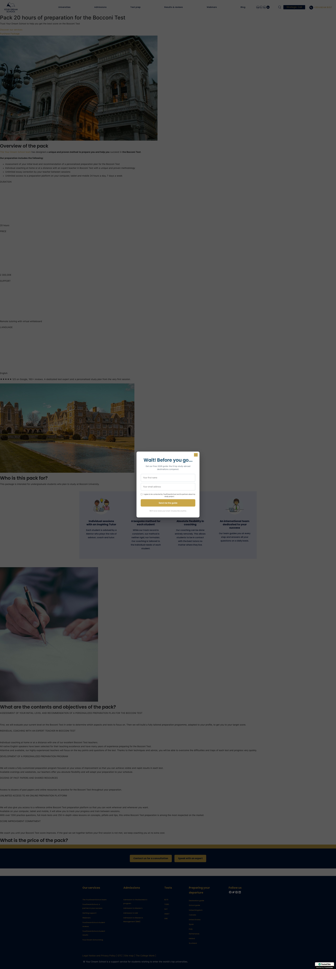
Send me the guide (168, 503)
